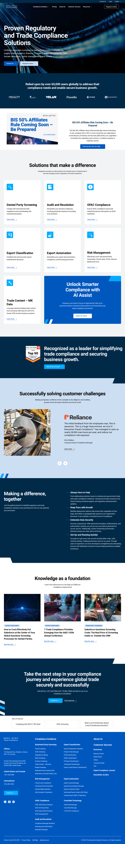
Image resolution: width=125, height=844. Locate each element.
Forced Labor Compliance (43, 783)
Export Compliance (12, 625)
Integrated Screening (41, 755)
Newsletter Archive (101, 775)
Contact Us (103, 1)
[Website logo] (16, 6)
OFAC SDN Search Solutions (44, 805)
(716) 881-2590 (9, 784)
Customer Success (74, 7)
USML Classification (70, 758)
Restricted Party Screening (45, 744)
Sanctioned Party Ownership (44, 786)
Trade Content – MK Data (43, 764)
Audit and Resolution (43, 819)
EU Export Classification (71, 761)
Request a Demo (111, 7)
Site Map (35, 840)
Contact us (54, 700)
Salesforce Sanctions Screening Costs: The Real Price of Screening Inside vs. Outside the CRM (101, 632)
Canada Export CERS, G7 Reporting (75, 795)
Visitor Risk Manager (70, 805)
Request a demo (28, 63)
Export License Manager (71, 783)
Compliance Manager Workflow (45, 823)
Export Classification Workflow (73, 749)
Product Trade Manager (71, 752)
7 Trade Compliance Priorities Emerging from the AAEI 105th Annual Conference (59, 632)
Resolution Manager (41, 829)
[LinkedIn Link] (5, 802)
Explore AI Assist (81, 316)
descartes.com (44, 840)
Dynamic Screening (41, 761)
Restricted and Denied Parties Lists (46, 773)
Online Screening (40, 749)
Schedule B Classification (72, 764)
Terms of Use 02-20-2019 (12, 840)
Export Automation (71, 779)
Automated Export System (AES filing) (76, 792)
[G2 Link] (13, 802)
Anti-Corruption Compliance (43, 792)
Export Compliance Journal (104, 770)
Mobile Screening (40, 767)
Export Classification (72, 744)
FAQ (95, 766)
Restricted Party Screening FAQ (44, 770)
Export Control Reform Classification (75, 767)
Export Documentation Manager (74, 786)
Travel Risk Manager (70, 808)
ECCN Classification (70, 755)
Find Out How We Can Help (91, 146)
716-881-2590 (67, 691)
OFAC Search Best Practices (43, 811)
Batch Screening (40, 758)
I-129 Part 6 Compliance (71, 811)
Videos (96, 760)
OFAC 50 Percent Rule (42, 808)
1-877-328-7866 (52, 691)
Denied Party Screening (94, 625)
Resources (86, 7)
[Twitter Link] (9, 802)
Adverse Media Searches (42, 789)
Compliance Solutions (40, 7)
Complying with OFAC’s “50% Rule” (28, 724)
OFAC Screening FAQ (41, 814)
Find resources (69, 700)
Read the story (8, 644)
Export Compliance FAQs (71, 789)
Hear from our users (53, 367)
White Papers (98, 757)
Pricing (54, 7)
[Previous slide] (60, 463)
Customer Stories (99, 763)
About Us (62, 7)
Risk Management (42, 779)
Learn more (10, 219)
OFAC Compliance (42, 800)
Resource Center (99, 754)
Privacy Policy (26, 840)
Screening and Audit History (43, 826)
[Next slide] (65, 463)
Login (110, 1)
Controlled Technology (73, 800)
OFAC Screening (62, 724)
